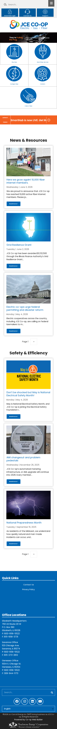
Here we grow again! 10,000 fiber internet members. (25, 181)
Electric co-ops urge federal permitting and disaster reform (24, 308)
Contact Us (28, 584)
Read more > (13, 204)
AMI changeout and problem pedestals (23, 459)
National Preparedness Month (23, 522)
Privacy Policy (28, 589)
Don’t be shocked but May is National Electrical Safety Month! (28, 394)
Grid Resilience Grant (18, 244)
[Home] (28, 25)
